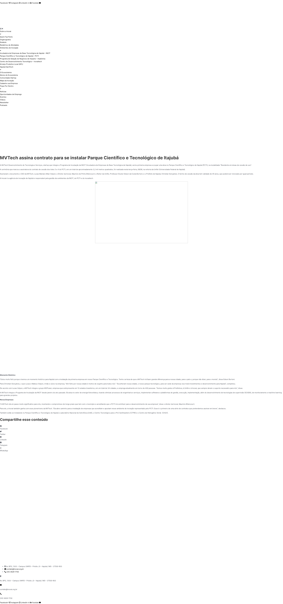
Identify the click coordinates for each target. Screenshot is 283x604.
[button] (141, 427)
